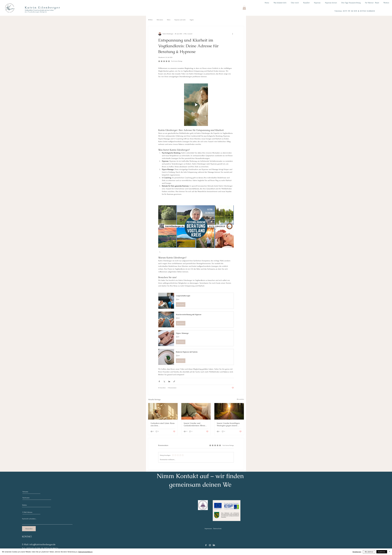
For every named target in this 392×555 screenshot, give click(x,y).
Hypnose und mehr (180, 20)
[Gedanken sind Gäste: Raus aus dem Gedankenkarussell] (163, 411)
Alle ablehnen (369, 552)
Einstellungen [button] (357, 552)
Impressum (208, 528)
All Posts (150, 20)
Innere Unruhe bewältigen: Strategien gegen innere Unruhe (228, 424)
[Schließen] (389, 551)
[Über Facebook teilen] (159, 381)
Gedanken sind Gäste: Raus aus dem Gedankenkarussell (162, 424)
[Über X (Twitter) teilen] (164, 381)
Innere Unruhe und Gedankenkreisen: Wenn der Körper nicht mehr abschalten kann (194, 424)
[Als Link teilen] (174, 381)
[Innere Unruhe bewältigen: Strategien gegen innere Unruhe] (229, 411)
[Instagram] (210, 545)
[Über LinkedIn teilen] (169, 381)
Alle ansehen (240, 399)
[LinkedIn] (214, 545)
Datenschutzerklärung (85, 552)
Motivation (160, 20)
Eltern (168, 20)
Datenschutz (217, 528)
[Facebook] (206, 545)
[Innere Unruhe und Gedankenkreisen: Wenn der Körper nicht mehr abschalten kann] (196, 411)
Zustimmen (381, 552)
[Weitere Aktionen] (232, 34)
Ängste (192, 20)
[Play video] (196, 104)
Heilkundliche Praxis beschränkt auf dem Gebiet (39, 10)
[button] (244, 8)
